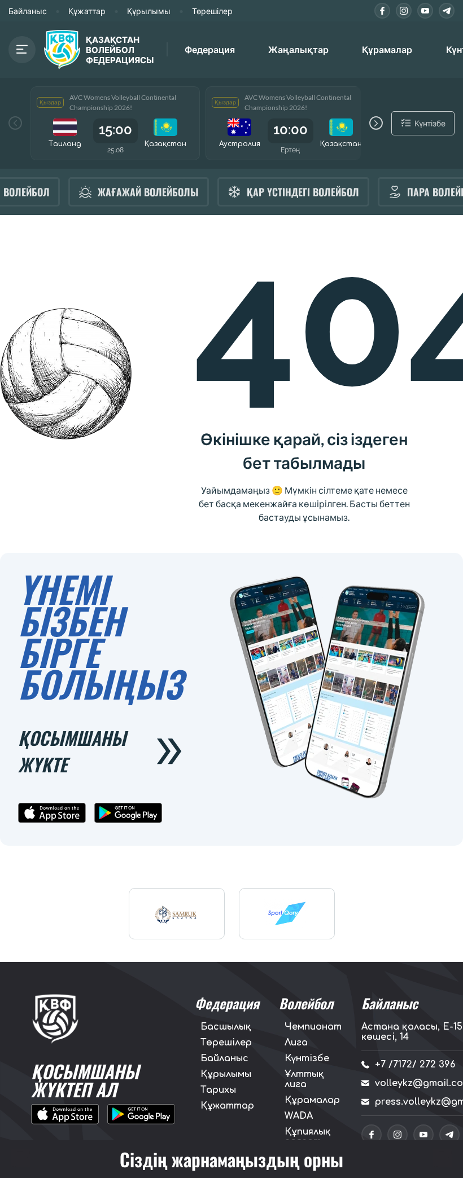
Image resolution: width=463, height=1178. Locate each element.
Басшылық (225, 1027)
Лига (296, 1043)
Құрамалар (312, 1100)
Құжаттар (87, 11)
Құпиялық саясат (308, 1137)
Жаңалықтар (298, 49)
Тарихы (218, 1090)
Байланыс (27, 11)
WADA (299, 1116)
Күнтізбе (307, 1058)
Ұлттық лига (304, 1079)
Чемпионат (313, 1027)
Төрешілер (212, 11)
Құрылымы (149, 11)
